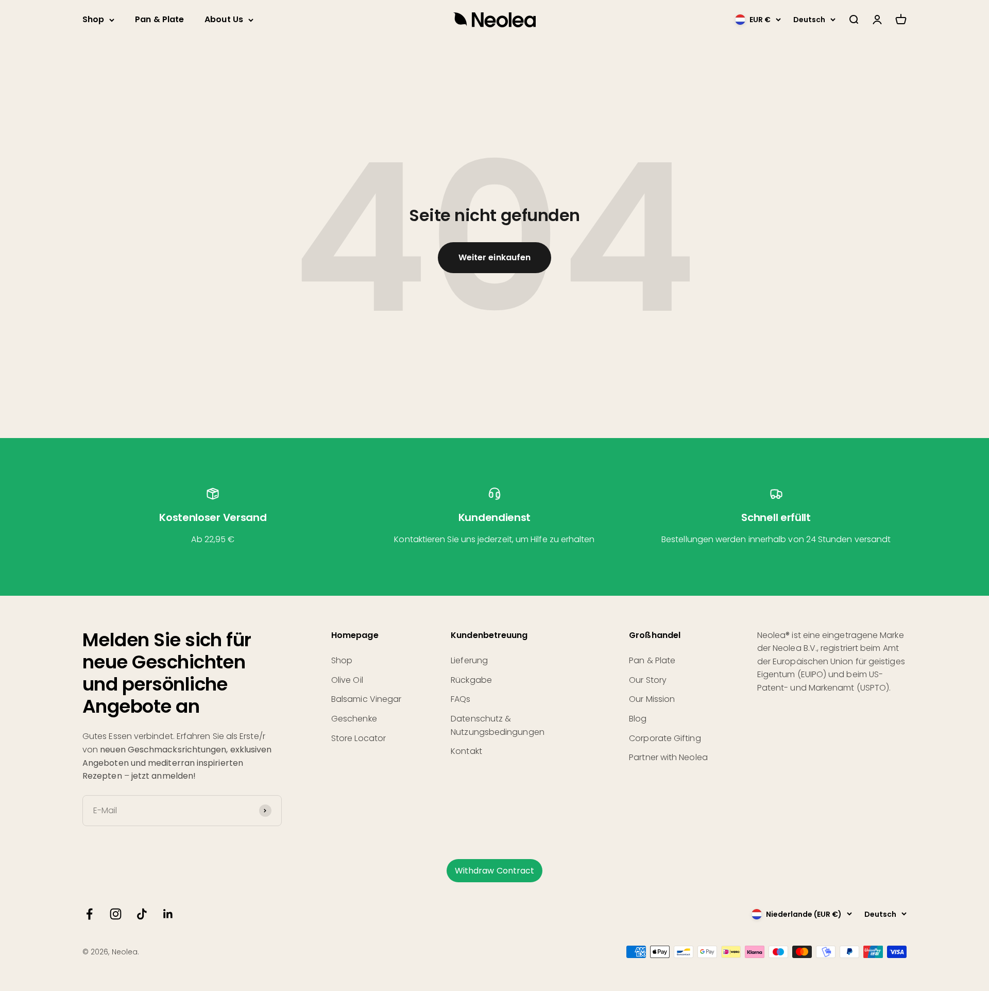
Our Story (648, 680)
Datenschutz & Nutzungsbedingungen (497, 725)
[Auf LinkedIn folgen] (168, 914)
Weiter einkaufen (494, 257)
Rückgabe (471, 680)
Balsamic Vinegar (366, 699)
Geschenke (354, 719)
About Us (223, 19)
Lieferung (469, 660)
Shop (93, 19)
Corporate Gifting (665, 738)
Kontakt (466, 751)
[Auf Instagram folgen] (116, 914)
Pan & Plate (159, 19)
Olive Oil (347, 680)
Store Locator (358, 738)
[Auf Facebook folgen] (89, 914)
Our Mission (652, 699)
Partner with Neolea (668, 757)
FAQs (460, 699)
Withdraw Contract (494, 871)
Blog (637, 719)
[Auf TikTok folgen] (142, 914)
